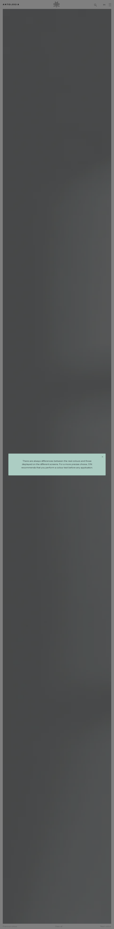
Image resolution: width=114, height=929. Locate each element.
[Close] (102, 456)
